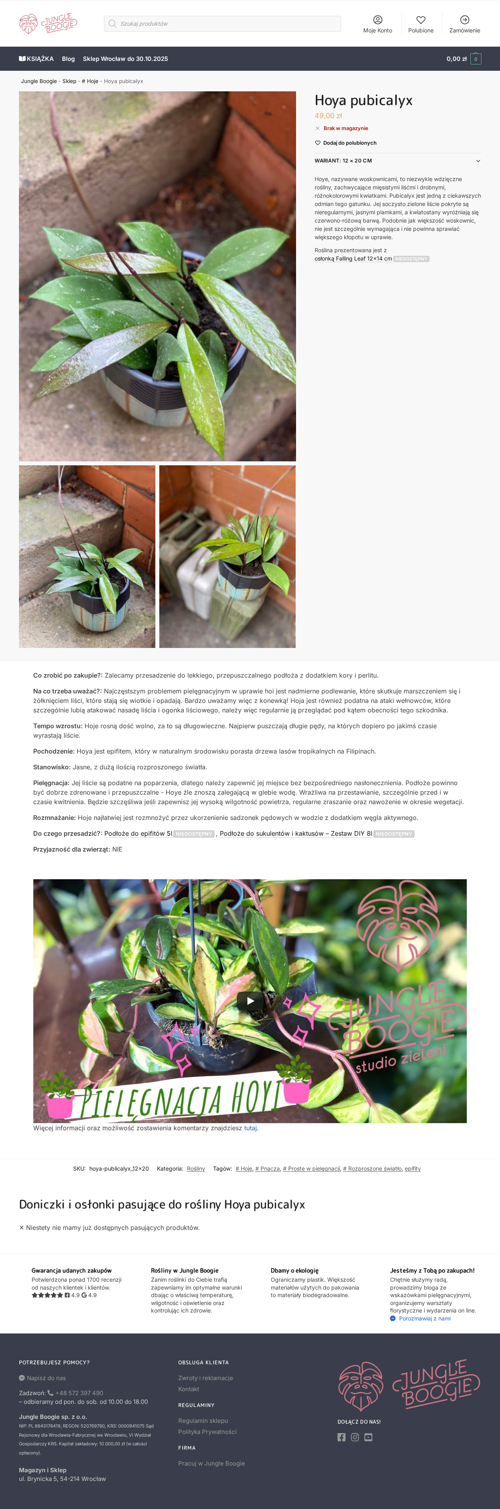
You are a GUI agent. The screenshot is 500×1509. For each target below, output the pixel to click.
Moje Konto (377, 30)
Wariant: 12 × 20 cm (343, 161)
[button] (464, 59)
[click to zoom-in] (157, 276)
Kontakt (188, 1389)
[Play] (250, 1001)
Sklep (69, 81)
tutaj (250, 1128)
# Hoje (90, 81)
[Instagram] (355, 1437)
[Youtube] (368, 1437)
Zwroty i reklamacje (205, 1378)
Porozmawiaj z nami (424, 1318)
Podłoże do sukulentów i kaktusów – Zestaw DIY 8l (296, 833)
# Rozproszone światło (372, 1168)
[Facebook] (341, 1437)
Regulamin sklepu (203, 1420)
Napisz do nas (46, 1378)
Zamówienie (464, 30)
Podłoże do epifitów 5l (138, 833)
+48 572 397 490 (79, 1393)
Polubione (421, 30)
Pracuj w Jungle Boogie (211, 1463)
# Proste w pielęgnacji (311, 1168)
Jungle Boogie (39, 81)
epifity (413, 1168)
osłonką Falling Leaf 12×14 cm (353, 258)
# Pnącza (267, 1168)
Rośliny (196, 1168)
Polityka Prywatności (207, 1431)
